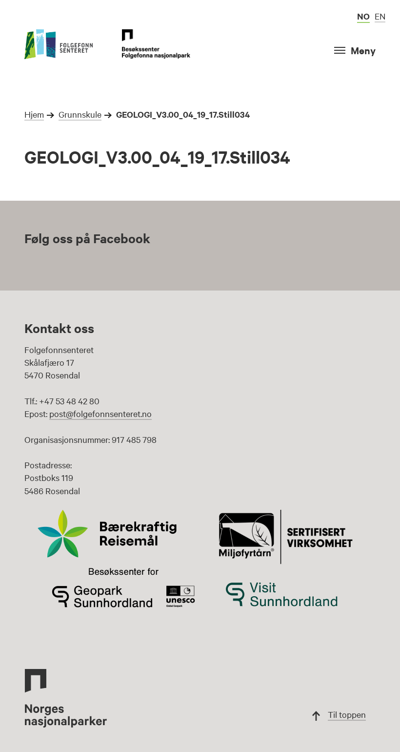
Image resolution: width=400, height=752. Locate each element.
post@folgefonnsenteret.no (100, 413)
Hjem (34, 114)
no (363, 16)
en (380, 15)
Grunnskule (80, 114)
